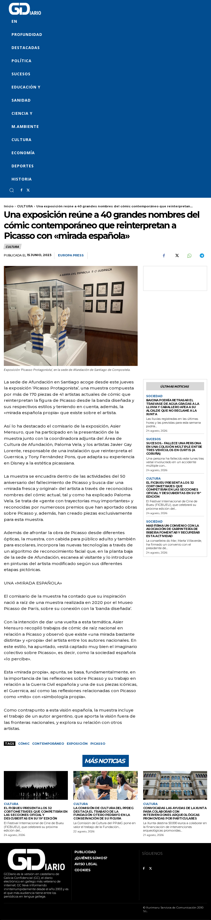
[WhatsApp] (189, 255)
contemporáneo (48, 744)
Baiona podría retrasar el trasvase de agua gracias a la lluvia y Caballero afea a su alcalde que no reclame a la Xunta (172, 407)
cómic (23, 744)
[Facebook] (21, 190)
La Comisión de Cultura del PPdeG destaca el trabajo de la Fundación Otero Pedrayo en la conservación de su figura (103, 813)
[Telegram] (201, 255)
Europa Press (71, 255)
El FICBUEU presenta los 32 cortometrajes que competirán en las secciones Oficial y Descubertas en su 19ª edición (173, 489)
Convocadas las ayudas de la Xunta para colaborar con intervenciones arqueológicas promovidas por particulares (175, 813)
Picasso (97, 744)
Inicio (8, 206)
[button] (11, 190)
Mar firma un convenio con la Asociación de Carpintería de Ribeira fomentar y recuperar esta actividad (173, 531)
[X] (28, 190)
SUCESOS (153, 439)
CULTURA (25, 206)
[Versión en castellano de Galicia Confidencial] (25, 9)
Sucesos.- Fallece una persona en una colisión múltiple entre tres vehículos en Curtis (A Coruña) (174, 448)
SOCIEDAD (154, 396)
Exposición (77, 744)
